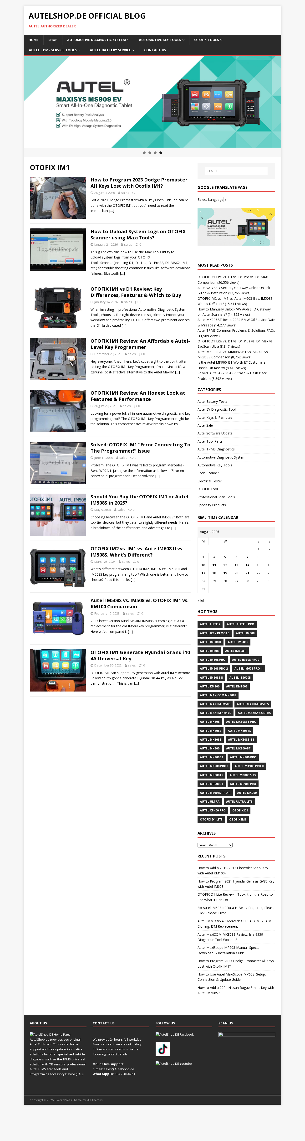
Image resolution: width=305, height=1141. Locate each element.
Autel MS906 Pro (243, 784)
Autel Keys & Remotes (215, 417)
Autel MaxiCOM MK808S (218, 695)
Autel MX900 (247, 793)
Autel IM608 (209, 651)
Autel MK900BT (211, 757)
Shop (52, 39)
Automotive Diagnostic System (96, 39)
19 (225, 573)
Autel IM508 (245, 633)
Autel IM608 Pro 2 (214, 668)
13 (236, 565)
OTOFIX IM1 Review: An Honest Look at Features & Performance (138, 396)
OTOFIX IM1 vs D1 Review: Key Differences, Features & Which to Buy (136, 292)
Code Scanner (208, 473)
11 (214, 565)
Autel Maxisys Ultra (254, 713)
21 (247, 573)
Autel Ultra (209, 802)
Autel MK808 (209, 722)
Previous (15, 100)
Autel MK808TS (239, 731)
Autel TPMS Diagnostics (216, 449)
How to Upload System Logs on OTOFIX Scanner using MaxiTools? (138, 234)
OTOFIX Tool (208, 489)
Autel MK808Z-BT (241, 740)
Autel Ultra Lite (239, 802)
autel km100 (209, 686)
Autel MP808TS (211, 775)
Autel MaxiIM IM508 (215, 704)
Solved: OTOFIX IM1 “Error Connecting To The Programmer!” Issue (140, 447)
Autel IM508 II (210, 642)
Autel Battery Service (110, 50)
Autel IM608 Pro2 (245, 660)
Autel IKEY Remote (214, 633)
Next (289, 100)
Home (34, 39)
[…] (111, 210)
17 (203, 573)
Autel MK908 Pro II (249, 766)
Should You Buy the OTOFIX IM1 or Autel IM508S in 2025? (139, 499)
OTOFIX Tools (206, 39)
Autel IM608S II (211, 678)
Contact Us (155, 50)
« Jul (201, 600)
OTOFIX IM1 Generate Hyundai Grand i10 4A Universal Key (140, 655)
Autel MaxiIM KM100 (215, 713)
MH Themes (94, 1100)
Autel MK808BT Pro (241, 722)
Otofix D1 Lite (211, 819)
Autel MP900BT (211, 784)
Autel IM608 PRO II (248, 668)
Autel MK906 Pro (243, 757)
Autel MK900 (209, 748)
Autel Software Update (215, 433)
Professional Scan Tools (216, 497)
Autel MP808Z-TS (243, 775)
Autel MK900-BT (238, 748)
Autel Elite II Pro (240, 624)
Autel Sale (205, 425)
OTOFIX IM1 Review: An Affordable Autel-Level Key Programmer (140, 344)
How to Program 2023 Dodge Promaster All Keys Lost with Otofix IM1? (139, 182)
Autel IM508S (238, 642)
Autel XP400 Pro (213, 810)
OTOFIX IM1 (237, 819)
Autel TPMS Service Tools (53, 50)
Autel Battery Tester (213, 401)
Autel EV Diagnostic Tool (217, 409)
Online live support (108, 1064)
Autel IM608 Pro (212, 660)
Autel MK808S (210, 731)
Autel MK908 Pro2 (214, 766)
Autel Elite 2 (210, 624)
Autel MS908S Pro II (215, 793)
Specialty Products (212, 505)
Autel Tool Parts (210, 441)
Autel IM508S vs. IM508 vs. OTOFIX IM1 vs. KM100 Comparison (139, 603)
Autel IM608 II (235, 651)
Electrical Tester (210, 481)
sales (125, 193)
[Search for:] (236, 171)
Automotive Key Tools (160, 39)
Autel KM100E (236, 686)
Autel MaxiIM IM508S (253, 704)
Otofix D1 (240, 810)
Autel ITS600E (240, 678)
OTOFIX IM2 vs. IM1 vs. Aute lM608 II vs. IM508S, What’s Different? (137, 551)
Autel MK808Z (210, 740)
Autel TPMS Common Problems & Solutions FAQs (236, 330)
